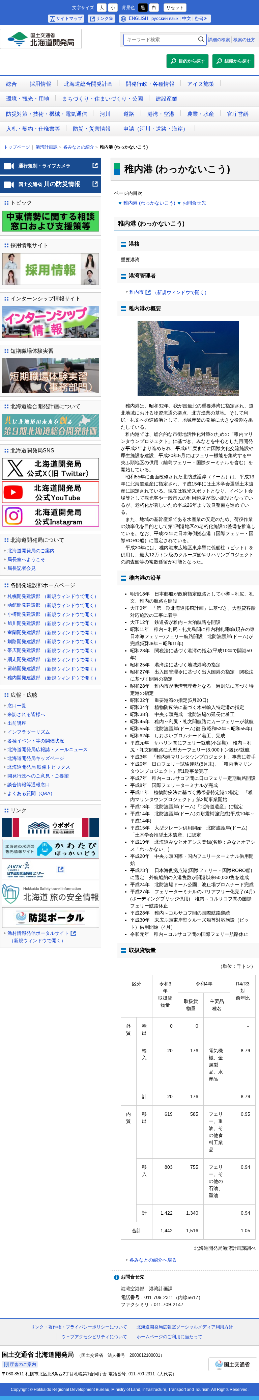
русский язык (164, 18)
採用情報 (40, 84)
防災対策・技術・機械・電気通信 (46, 114)
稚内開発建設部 (53, 678)
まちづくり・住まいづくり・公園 (102, 99)
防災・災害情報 (92, 129)
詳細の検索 (219, 39)
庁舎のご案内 (23, 1364)
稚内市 (169, 292)
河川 (105, 114)
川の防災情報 (58, 186)
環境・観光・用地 (27, 99)
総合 (11, 84)
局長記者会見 (21, 568)
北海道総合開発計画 (88, 84)
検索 (201, 39)
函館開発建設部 (53, 605)
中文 (186, 18)
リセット (175, 7)
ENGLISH (138, 18)
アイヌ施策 (200, 84)
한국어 (201, 18)
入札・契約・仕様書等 (33, 129)
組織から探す (238, 60)
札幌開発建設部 (53, 596)
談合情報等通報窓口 (28, 784)
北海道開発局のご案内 (31, 550)
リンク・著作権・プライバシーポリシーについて (79, 1326)
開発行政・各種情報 (150, 84)
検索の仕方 (244, 39)
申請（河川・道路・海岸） (155, 129)
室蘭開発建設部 (53, 632)
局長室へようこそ (26, 559)
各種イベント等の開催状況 (35, 740)
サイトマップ (69, 18)
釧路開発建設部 (53, 641)
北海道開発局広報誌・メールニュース (47, 749)
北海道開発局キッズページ (35, 758)
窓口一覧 (16, 705)
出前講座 (16, 723)
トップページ (17, 147)
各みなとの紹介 (78, 147)
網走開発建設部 (53, 659)
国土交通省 (232, 1364)
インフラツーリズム (28, 732)
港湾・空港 (160, 114)
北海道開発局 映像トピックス (38, 767)
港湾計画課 (47, 147)
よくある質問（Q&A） (31, 793)
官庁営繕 (238, 114)
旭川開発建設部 (53, 623)
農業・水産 (200, 114)
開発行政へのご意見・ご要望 (38, 775)
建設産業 (166, 99)
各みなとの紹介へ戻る (153, 1260)
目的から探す (192, 60)
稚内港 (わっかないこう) (149, 203)
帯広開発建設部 (53, 650)
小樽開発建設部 (53, 614)
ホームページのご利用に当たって (169, 1336)
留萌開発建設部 (53, 668)
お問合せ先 (194, 203)
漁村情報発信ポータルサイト (41, 937)
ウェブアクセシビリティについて (94, 1336)
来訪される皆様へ (26, 714)
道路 (128, 114)
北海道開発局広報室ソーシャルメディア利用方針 (185, 1326)
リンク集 (104, 18)
